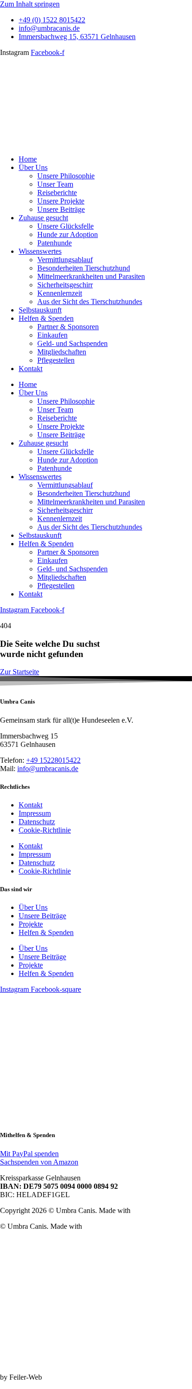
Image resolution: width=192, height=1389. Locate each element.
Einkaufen (52, 335)
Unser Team (55, 184)
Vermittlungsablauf (65, 260)
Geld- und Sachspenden (72, 343)
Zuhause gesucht (43, 218)
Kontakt (30, 369)
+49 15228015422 (53, 760)
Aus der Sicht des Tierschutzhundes (89, 301)
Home (28, 159)
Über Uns (33, 167)
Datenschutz (37, 822)
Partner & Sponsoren (68, 327)
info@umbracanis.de (47, 768)
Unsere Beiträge (61, 209)
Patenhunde (54, 243)
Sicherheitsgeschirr (65, 285)
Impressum (35, 813)
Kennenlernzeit (59, 293)
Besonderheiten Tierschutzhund (83, 268)
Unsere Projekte (60, 201)
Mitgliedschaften (61, 352)
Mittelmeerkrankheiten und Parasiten (91, 276)
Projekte (31, 924)
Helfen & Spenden (46, 318)
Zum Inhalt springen (30, 4)
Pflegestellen (56, 360)
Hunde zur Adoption (67, 234)
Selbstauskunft (40, 310)
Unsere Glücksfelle (65, 226)
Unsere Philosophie (66, 176)
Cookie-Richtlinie (45, 830)
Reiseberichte (57, 192)
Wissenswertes (40, 251)
